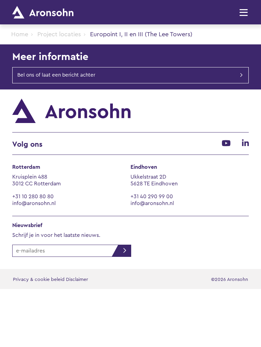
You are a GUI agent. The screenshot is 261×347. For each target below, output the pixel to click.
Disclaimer (77, 279)
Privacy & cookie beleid (39, 279)
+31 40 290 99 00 (151, 196)
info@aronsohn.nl (34, 203)
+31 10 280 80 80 (33, 196)
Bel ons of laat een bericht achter (56, 75)
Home (19, 34)
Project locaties (59, 34)
